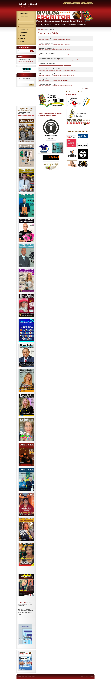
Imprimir (90, 3)
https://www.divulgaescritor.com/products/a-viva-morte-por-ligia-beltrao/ (55, 39)
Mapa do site (76, 3)
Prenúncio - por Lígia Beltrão (47, 53)
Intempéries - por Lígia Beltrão (47, 84)
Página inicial (68, 3)
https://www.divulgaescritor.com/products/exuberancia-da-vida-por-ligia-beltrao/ (57, 70)
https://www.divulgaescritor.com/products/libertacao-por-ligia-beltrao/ (55, 65)
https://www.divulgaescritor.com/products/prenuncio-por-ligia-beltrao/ (55, 54)
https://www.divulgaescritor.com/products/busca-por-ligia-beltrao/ (54, 80)
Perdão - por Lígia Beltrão (46, 43)
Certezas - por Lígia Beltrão (46, 48)
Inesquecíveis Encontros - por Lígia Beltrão (51, 58)
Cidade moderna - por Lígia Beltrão (48, 74)
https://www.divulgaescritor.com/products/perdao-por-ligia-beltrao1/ (54, 44)
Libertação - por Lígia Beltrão (47, 63)
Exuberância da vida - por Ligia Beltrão (49, 68)
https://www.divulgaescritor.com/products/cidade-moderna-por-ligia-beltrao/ (56, 75)
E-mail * (20, 80)
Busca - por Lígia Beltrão (46, 79)
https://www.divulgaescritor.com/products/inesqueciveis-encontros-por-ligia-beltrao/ (58, 60)
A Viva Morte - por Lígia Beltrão (47, 38)
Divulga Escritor (41, 29)
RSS (84, 3)
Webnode (91, 676)
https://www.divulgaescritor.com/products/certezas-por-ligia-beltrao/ (54, 49)
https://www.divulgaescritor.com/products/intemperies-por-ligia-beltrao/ (55, 85)
